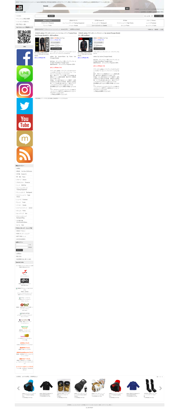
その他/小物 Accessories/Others (22, 221)
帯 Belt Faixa (21, 177)
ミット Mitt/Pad (21, 185)
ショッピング (143, 9)
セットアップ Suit (22, 213)
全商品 (18, 168)
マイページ (160, 9)
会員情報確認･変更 (158, 12)
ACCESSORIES (21, 239)
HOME (137, 9)
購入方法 (19, 256)
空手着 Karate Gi (99, 20)
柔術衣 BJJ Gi (73, 20)
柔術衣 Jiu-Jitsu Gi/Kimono (24, 171)
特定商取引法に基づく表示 (24, 259)
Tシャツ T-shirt (47, 25)
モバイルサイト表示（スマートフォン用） (101, 404)
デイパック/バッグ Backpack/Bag (22, 217)
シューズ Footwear (151, 23)
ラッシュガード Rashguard (99, 23)
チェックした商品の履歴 (23, 18)
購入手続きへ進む (21, 24)
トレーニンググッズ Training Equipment (73, 23)
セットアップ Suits (151, 25)
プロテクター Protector (47, 23)
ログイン (137, 12)
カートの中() (152, 9)
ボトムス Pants (125, 25)
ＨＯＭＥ (19, 16)
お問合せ (19, 253)
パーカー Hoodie (73, 25)
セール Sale (20, 225)
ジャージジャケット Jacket (24, 208)
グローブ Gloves (151, 20)
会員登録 (143, 12)
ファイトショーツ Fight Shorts (125, 23)
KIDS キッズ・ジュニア (23, 233)
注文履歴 (149, 12)
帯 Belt (125, 20)
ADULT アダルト (21, 231)
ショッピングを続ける (23, 21)
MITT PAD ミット (21, 236)
